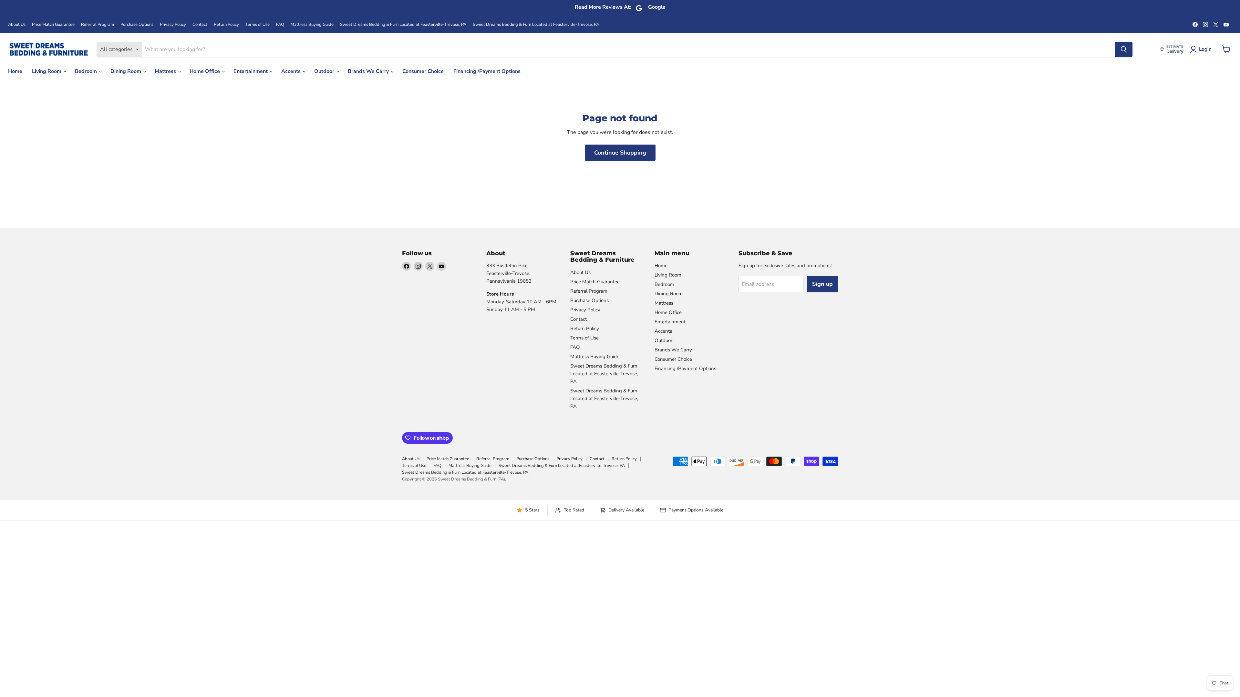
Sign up (822, 284)
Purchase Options (136, 24)
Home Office (205, 71)
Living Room (47, 71)
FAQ (280, 24)
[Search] (1123, 49)
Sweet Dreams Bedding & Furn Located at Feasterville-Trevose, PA (403, 24)
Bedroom (86, 71)
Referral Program (97, 24)
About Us (17, 24)
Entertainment (251, 71)
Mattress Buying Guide (312, 24)
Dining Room (126, 71)
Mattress (166, 71)
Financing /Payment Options (487, 71)
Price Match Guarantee (53, 24)
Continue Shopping (620, 153)
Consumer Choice (423, 71)
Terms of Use (257, 24)
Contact (199, 24)
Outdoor (325, 71)
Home (15, 71)
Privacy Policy (173, 24)
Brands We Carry (369, 71)
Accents (291, 71)
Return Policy (226, 24)
